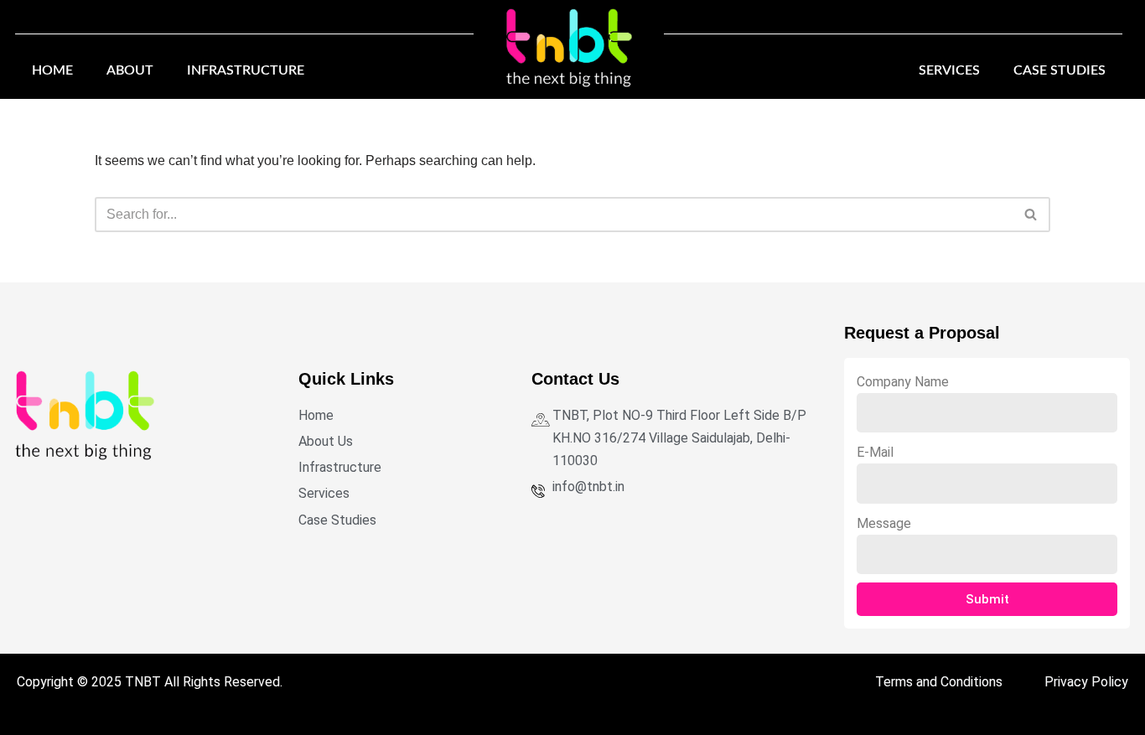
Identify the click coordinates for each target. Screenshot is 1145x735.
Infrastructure (245, 70)
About (129, 70)
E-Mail (875, 452)
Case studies (1059, 70)
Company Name (903, 382)
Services (949, 70)
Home (52, 70)
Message (884, 523)
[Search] (1031, 214)
